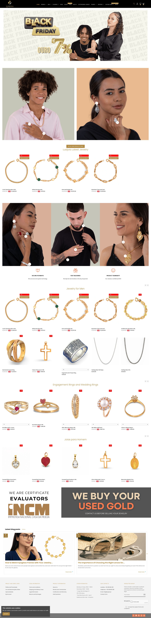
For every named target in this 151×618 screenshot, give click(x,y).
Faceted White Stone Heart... (9, 430)
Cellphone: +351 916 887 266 (107, 540)
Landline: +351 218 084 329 (106, 538)
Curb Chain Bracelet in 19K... (9, 140)
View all (23, 480)
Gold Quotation (57, 545)
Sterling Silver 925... (126, 320)
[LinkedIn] (144, 566)
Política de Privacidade (11, 538)
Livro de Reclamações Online (13, 540)
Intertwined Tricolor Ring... (8, 320)
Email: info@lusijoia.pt (105, 542)
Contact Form (103, 545)
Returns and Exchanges (35, 545)
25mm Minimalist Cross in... (98, 430)
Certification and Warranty (59, 542)
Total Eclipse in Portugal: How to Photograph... (99, 514)
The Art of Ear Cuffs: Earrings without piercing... (27, 514)
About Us (55, 538)
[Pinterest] (139, 566)
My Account (8, 545)
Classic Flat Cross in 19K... (38, 320)
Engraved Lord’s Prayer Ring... (69, 323)
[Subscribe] (143, 546)
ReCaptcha (126, 551)
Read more (69, 522)
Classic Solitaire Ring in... (127, 378)
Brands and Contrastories (59, 540)
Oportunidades (9, 542)
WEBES (32, 566)
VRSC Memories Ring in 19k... (69, 378)
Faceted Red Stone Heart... (38, 430)
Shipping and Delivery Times (36, 540)
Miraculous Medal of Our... (127, 430)
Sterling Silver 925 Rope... (98, 320)
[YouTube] (136, 566)
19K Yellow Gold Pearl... (97, 378)
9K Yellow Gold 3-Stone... (8, 378)
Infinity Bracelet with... (37, 140)
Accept (6, 613)
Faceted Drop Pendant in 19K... (69, 430)
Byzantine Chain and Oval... (98, 140)
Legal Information (33, 542)
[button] (4, 12)
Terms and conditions (34, 538)
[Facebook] (133, 566)
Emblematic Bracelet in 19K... (128, 279)
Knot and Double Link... (67, 140)
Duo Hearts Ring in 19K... (38, 375)
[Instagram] (141, 566)
